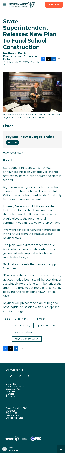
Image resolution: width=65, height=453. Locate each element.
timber (41, 318)
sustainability (22, 325)
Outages (10, 411)
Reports (10, 396)
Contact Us (12, 413)
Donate (55, 4)
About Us (11, 384)
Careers (10, 394)
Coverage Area (14, 389)
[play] (4, 449)
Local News (22, 318)
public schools (46, 325)
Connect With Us (15, 387)
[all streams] (61, 449)
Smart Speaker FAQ (16, 408)
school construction (26, 339)
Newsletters (12, 415)
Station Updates (14, 418)
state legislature (24, 332)
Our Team (11, 391)
